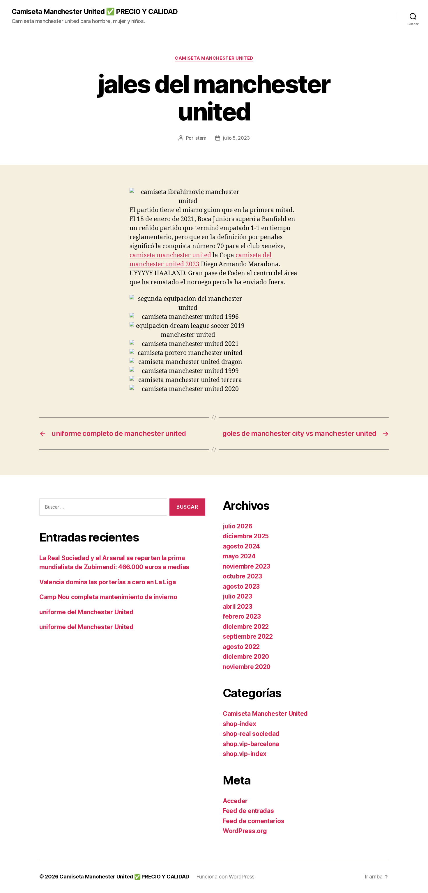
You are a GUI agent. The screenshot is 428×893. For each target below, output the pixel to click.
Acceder (235, 801)
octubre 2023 (242, 576)
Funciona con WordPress (225, 877)
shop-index (239, 723)
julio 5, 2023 (236, 138)
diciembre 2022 (246, 626)
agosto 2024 (241, 546)
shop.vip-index (244, 753)
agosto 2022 (241, 646)
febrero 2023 (242, 616)
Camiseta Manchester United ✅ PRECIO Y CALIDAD (95, 11)
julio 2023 (237, 596)
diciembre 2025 (246, 536)
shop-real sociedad (251, 733)
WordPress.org (245, 831)
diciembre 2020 (246, 656)
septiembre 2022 (248, 636)
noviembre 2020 (246, 666)
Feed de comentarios (253, 821)
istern (200, 138)
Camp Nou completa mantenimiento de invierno (108, 597)
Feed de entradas (248, 810)
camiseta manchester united (170, 255)
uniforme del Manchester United (86, 612)
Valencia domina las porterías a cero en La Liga (107, 582)
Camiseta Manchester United (214, 58)
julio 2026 (237, 526)
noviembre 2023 (246, 566)
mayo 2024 (239, 556)
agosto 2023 (241, 586)
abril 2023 (237, 606)
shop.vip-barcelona (251, 744)
